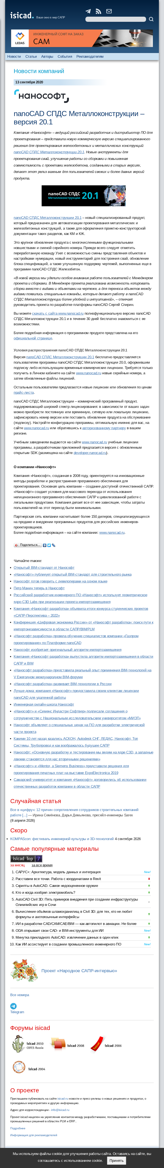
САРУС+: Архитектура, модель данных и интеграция (58, 872)
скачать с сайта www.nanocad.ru (57, 313)
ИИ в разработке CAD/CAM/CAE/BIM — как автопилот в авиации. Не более (76, 924)
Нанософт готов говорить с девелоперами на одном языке (60, 581)
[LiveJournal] (53, 544)
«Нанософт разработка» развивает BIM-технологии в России (62, 684)
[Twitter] (49, 544)
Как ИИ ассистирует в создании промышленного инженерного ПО (68, 944)
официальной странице (33, 338)
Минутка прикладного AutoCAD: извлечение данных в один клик (67, 937)
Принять (117, 1161)
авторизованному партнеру (104, 428)
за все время (42, 865)
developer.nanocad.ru (90, 453)
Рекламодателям (90, 57)
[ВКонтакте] (44, 544)
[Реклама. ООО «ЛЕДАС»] (82, 38)
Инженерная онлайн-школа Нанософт (44, 704)
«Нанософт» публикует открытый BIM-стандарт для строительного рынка (72, 574)
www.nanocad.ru (88, 373)
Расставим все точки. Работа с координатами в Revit (58, 879)
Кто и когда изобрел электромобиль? (45, 893)
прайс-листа (24, 393)
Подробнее (17, 1128)
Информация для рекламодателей (33, 1135)
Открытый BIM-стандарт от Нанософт (44, 568)
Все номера (19, 995)
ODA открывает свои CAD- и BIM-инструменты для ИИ (60, 931)
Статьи (31, 57)
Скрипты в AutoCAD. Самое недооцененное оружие (57, 886)
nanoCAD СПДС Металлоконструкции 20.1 (49, 152)
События (65, 57)
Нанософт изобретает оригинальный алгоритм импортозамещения (67, 650)
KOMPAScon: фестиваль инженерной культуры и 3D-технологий (62, 839)
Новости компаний (39, 71)
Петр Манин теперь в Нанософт (39, 588)
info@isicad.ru (60, 1110)
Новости (14, 57)
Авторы (47, 57)
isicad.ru (62, 1098)
